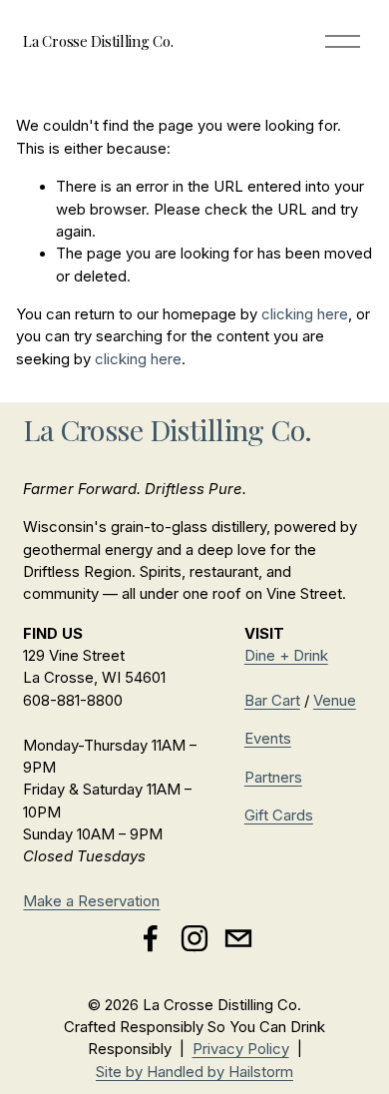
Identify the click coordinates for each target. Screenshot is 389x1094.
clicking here (304, 314)
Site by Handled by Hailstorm (194, 1072)
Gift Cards (278, 815)
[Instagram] (194, 938)
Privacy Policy (241, 1049)
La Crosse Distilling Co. (98, 41)
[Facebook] (151, 938)
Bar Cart (272, 701)
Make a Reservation (91, 901)
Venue (334, 701)
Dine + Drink (286, 656)
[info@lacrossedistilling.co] (238, 938)
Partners (273, 778)
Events (267, 739)
